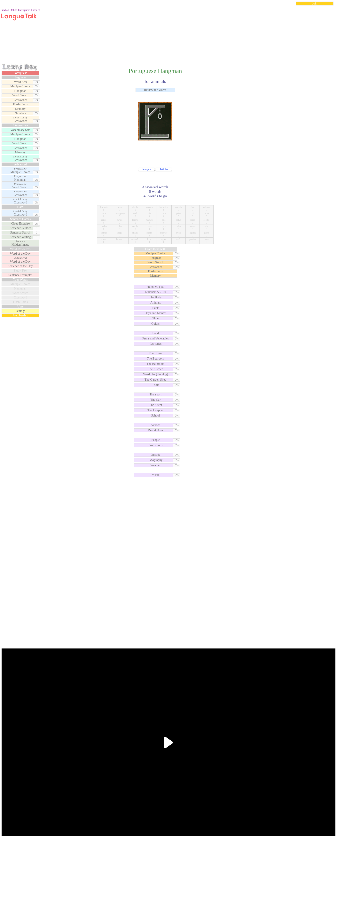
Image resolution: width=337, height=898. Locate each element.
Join (314, 3)
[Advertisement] (168, 36)
